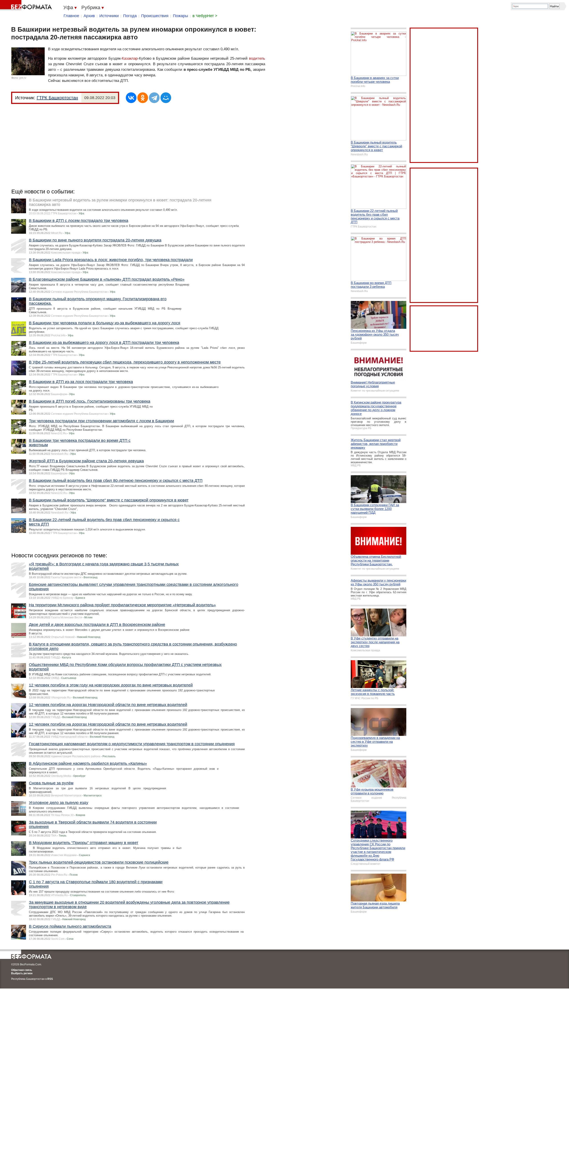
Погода (130, 16)
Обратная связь (21, 970)
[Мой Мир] (165, 97)
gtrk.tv (22, 77)
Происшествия (154, 16)
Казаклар (130, 58)
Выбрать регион (21, 973)
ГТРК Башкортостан (57, 97)
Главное (71, 16)
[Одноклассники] (142, 97)
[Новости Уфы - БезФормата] (26, 5)
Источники (109, 16)
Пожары (180, 16)
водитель (257, 58)
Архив (89, 16)
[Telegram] (154, 97)
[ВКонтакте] (131, 97)
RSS (50, 978)
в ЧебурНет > (204, 16)
